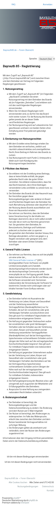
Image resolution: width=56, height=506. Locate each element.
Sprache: (33, 58)
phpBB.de (33, 500)
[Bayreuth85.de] (38, 22)
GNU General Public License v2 (22, 260)
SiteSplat (25, 503)
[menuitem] (12, 4)
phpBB (16, 498)
